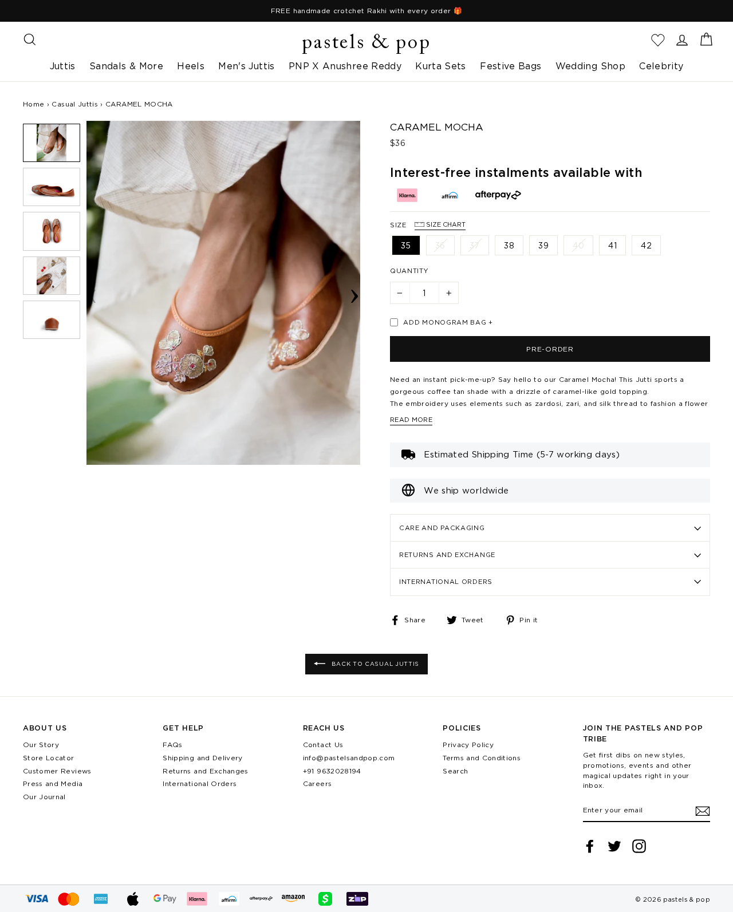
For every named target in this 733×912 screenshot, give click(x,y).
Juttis (63, 66)
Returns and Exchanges (205, 771)
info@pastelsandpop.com (349, 757)
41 (612, 245)
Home (33, 104)
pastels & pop (366, 43)
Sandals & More (126, 66)
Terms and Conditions (482, 757)
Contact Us (323, 744)
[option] (366, 11)
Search (455, 771)
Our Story (41, 744)
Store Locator (48, 757)
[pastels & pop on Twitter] (614, 846)
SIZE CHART (445, 224)
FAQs (172, 744)
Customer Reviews (57, 771)
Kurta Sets (440, 66)
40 (578, 245)
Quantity (409, 270)
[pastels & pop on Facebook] (590, 846)
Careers (317, 783)
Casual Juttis (75, 104)
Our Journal (44, 796)
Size (428, 224)
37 (475, 245)
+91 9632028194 (332, 771)
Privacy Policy (468, 744)
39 (543, 245)
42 (646, 245)
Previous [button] (92, 292)
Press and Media (52, 783)
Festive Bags (510, 66)
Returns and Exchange (447, 554)
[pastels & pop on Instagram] (639, 846)
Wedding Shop (590, 66)
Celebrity (661, 66)
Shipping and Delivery (202, 757)
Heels (190, 66)
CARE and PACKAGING (442, 527)
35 (406, 245)
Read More (411, 419)
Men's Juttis (246, 66)
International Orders (445, 581)
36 (440, 245)
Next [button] (354, 292)
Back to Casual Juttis (374, 664)
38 (509, 245)
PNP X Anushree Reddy (345, 66)
